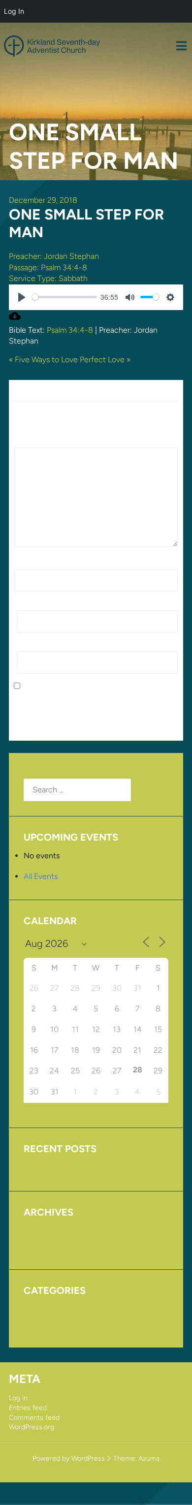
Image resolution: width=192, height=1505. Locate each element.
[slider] (64, 297)
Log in (18, 1398)
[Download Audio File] (15, 319)
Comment (34, 441)
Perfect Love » (105, 359)
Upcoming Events (54, 1167)
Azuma (149, 1458)
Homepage (43, 1309)
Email (29, 604)
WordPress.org (31, 1427)
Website (31, 645)
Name (27, 563)
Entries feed (28, 1408)
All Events (41, 876)
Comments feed (34, 1417)
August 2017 (45, 1230)
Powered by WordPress (68, 1458)
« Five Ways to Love (43, 359)
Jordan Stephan (71, 256)
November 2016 (51, 1245)
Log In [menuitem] (14, 11)
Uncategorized (49, 1323)
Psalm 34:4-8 (64, 267)
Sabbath (73, 278)
